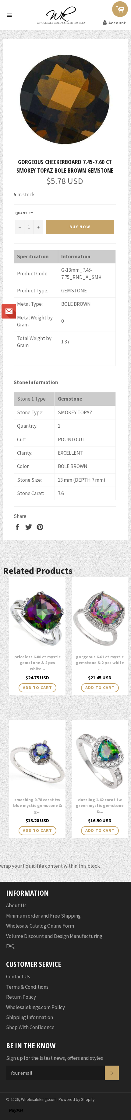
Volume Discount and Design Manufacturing (54, 936)
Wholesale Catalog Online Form (40, 925)
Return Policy (21, 997)
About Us (16, 905)
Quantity (24, 213)
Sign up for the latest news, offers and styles (54, 1058)
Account (117, 23)
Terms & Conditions (27, 987)
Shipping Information (29, 1017)
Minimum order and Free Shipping (43, 915)
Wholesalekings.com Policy (35, 1007)
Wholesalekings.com (39, 1099)
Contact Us (18, 976)
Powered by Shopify (76, 1099)
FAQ (10, 946)
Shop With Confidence (30, 1027)
